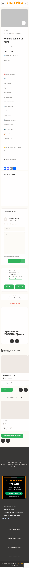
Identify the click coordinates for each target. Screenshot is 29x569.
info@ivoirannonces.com (14, 462)
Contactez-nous (9, 509)
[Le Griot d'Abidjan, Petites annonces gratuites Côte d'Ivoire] (14, 3)
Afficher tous (6, 390)
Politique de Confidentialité (12, 515)
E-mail (21, 286)
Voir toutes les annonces (15, 278)
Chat (9, 286)
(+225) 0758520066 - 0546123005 (14, 460)
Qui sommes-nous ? (10, 506)
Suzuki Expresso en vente (14, 529)
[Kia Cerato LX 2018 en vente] (14, 544)
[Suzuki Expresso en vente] (14, 526)
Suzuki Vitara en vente (14, 556)
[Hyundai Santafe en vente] (14, 535)
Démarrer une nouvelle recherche (12, 435)
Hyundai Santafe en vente (14, 538)
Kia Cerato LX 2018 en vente (14, 547)
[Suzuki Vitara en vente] (14, 553)
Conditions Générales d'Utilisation (14, 512)
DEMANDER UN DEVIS (14, 493)
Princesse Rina (13, 270)
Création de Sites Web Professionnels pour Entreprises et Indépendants (14, 333)
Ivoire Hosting (21, 563)
